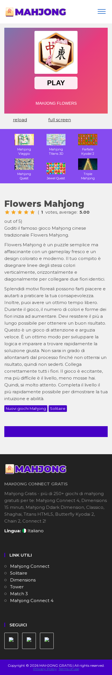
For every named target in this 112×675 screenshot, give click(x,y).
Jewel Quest (56, 178)
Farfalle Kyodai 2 (87, 151)
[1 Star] (7, 212)
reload (20, 119)
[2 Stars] (13, 212)
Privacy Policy (45, 669)
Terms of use (69, 669)
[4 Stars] (26, 212)
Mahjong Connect (29, 566)
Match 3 (19, 593)
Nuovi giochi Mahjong (26, 408)
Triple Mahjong (88, 176)
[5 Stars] (32, 212)
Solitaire (57, 408)
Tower (17, 586)
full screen (59, 119)
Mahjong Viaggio (24, 151)
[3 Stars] (20, 212)
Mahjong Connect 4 (31, 600)
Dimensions (23, 580)
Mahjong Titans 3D (56, 151)
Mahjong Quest (24, 176)
